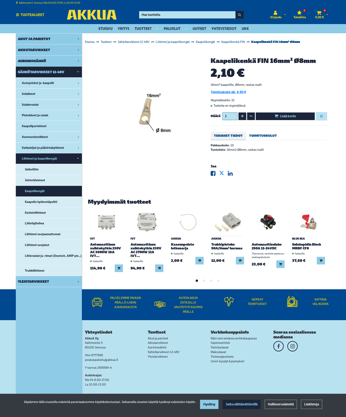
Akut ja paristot (158, 338)
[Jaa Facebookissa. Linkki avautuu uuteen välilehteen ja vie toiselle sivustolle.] (215, 174)
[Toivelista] (321, 116)
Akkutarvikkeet (158, 343)
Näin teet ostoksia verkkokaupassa (234, 338)
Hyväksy (209, 404)
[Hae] (239, 15)
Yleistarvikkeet (158, 356)
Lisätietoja (311, 404)
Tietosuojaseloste (222, 356)
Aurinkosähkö (157, 347)
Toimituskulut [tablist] (263, 136)
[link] (78, 38)
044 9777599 (94, 355)
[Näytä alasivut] (157, 29)
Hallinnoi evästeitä (281, 404)
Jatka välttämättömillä (241, 404)
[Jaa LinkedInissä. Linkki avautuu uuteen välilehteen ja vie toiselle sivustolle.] (232, 174)
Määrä (215, 116)
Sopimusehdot (220, 343)
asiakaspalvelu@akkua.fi (101, 360)
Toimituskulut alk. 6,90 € (228, 92)
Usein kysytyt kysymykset (227, 361)
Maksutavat (218, 352)
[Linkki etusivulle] (92, 15)
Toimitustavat (219, 347)
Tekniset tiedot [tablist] (228, 136)
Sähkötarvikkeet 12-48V (163, 352)
